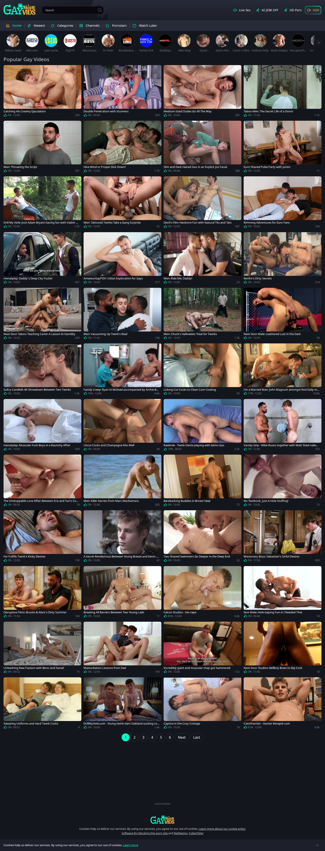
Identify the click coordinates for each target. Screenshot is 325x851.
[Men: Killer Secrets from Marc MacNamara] (122, 481)
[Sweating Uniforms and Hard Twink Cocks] (42, 704)
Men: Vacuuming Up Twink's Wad (105, 334)
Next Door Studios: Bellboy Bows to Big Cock (273, 668)
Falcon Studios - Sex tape (180, 612)
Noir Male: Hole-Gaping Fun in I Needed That (273, 612)
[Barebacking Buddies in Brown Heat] (202, 481)
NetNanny (180, 833)
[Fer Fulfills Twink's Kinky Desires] (42, 537)
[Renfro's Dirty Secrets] (282, 259)
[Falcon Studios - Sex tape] (202, 592)
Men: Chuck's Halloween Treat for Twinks (190, 334)
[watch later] (8, 70)
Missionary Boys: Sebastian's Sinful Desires (271, 556)
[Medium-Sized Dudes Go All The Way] (202, 92)
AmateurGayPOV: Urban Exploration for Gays (113, 278)
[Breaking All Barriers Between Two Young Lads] (122, 592)
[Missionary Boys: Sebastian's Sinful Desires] (282, 537)
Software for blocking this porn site (145, 833)
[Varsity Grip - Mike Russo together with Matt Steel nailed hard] (282, 425)
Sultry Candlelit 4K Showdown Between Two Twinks (37, 389)
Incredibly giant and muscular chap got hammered (197, 668)
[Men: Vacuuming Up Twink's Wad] (122, 314)
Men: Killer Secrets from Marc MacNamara (111, 501)
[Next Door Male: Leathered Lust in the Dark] (282, 314)
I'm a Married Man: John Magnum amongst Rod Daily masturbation (281, 389)
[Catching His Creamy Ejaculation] (42, 92)
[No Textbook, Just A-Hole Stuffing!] (282, 481)
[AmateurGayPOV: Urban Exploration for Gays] (122, 259)
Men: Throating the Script (20, 167)
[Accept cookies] (317, 845)
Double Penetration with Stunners (106, 111)
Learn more (130, 845)
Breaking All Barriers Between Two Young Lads (114, 612)
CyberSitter (196, 833)
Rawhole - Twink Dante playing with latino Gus (194, 445)
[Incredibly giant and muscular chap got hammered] (202, 648)
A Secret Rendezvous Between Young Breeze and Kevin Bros (121, 556)
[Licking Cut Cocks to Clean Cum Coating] (202, 370)
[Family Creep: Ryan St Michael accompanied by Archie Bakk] (122, 370)
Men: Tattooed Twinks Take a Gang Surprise (112, 222)
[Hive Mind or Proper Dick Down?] (122, 147)
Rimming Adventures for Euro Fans (267, 222)
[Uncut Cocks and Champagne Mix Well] (122, 425)
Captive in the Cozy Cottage (182, 723)
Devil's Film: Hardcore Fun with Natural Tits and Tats (197, 222)
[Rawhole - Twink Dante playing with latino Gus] (202, 425)
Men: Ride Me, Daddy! (178, 278)
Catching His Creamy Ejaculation (25, 111)
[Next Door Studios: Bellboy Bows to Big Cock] (282, 648)
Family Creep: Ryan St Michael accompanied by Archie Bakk (121, 389)
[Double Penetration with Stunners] (122, 92)
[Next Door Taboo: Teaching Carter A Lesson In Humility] (42, 314)
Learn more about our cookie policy (222, 829)
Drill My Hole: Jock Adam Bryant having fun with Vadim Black (41, 222)
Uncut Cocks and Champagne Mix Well (109, 445)
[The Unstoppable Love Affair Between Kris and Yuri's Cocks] (42, 481)
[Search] (99, 10)
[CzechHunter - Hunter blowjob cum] (282, 704)
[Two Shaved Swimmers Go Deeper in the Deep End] (202, 537)
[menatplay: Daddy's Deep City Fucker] (42, 259)
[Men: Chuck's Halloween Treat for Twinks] (202, 314)
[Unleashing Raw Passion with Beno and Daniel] (42, 648)
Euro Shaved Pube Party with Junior (267, 167)
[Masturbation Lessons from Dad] (122, 648)
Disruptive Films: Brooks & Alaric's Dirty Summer (35, 612)
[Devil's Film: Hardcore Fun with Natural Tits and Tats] (202, 203)
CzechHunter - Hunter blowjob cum (267, 723)
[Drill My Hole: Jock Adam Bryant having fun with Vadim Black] (42, 203)
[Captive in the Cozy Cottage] (202, 704)
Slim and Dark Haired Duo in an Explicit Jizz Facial (195, 167)
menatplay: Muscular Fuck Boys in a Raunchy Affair (37, 445)
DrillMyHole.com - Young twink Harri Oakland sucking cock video (121, 723)
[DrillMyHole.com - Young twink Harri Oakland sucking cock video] (122, 704)
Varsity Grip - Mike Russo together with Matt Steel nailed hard (281, 445)
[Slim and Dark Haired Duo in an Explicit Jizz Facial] (202, 147)
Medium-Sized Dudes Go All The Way (188, 111)
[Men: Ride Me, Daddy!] (202, 259)
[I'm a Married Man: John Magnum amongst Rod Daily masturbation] (282, 370)
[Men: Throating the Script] (42, 147)
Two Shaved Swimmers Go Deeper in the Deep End (197, 556)
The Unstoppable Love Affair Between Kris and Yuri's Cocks (41, 501)
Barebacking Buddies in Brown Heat (187, 501)
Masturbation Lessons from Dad (105, 668)
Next (182, 737)
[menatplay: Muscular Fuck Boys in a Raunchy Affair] (42, 425)
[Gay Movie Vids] (20, 9)
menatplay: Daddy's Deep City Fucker (28, 278)
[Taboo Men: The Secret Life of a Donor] (282, 92)
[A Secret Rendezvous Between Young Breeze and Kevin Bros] (122, 537)
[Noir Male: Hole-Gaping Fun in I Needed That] (282, 592)
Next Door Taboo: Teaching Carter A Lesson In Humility (39, 334)
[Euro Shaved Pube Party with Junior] (282, 147)
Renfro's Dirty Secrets (258, 278)
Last (196, 737)
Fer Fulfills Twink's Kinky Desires (24, 556)
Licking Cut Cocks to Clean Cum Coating (190, 389)
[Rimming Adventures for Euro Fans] (282, 203)
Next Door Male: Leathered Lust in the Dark (272, 334)
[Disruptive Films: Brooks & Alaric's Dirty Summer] (42, 592)
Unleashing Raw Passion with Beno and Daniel (34, 668)
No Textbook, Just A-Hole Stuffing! (266, 501)
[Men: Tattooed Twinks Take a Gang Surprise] (122, 203)
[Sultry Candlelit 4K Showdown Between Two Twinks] (42, 370)
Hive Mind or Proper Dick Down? (105, 167)
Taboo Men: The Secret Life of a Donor (268, 111)
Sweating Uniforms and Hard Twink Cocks (31, 723)
